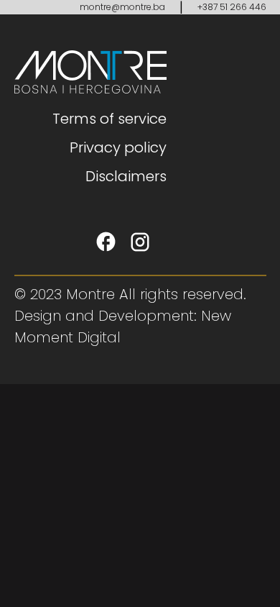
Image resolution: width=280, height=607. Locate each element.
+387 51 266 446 (231, 7)
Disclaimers (126, 176)
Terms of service (109, 119)
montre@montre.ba (122, 7)
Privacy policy (118, 147)
